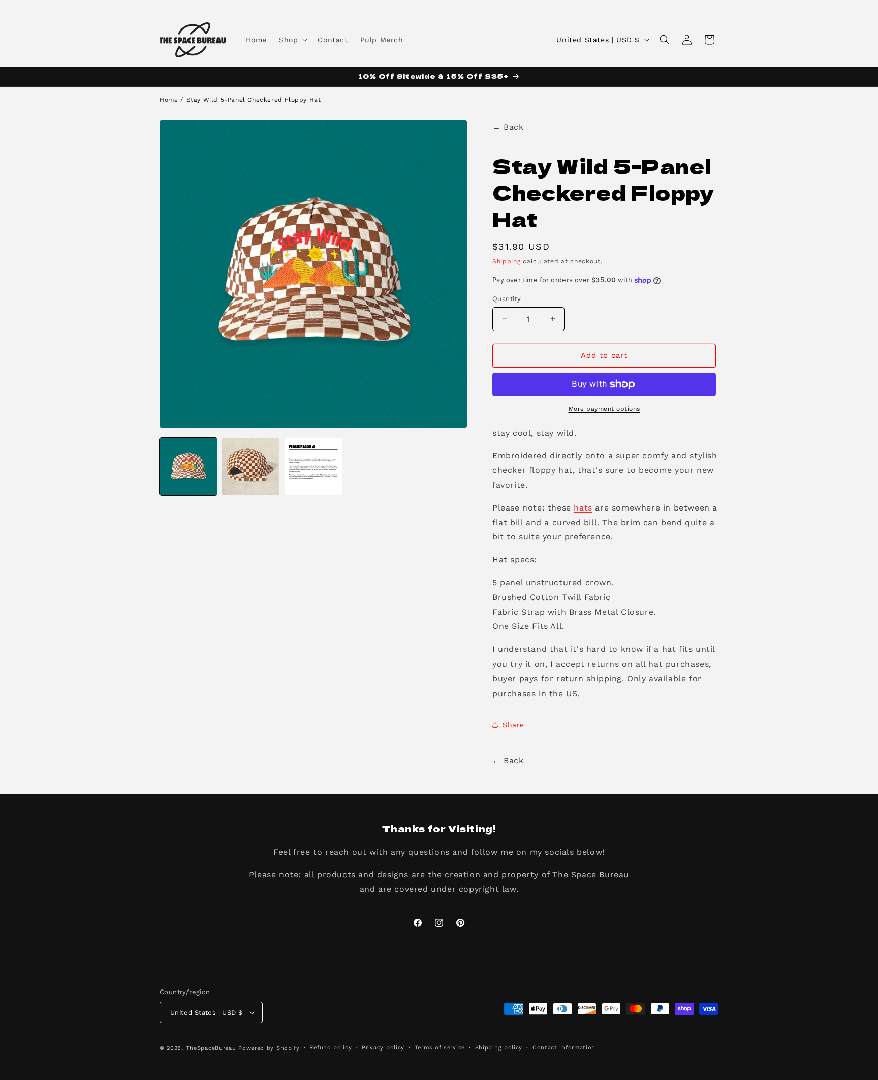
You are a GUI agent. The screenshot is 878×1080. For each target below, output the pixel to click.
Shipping (506, 261)
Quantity (506, 299)
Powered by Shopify (269, 1048)
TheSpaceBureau (211, 1048)
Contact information (563, 1047)
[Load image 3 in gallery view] (313, 466)
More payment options (604, 408)
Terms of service (440, 1047)
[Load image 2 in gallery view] (250, 466)
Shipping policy (499, 1047)
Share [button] (513, 725)
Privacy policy (383, 1047)
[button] (292, 39)
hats (583, 508)
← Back (508, 127)
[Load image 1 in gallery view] (188, 466)
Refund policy (330, 1047)
